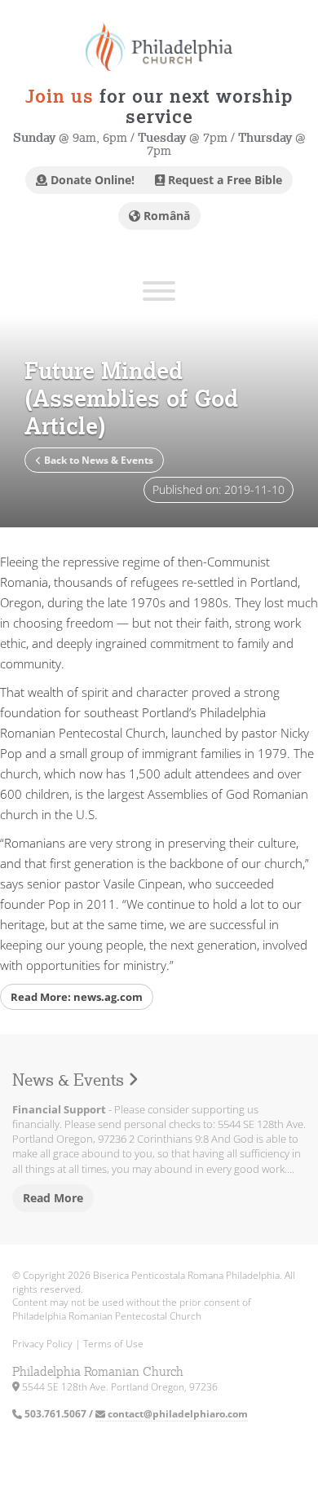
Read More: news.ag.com (77, 997)
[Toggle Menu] (159, 291)
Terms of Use (113, 1344)
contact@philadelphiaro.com (176, 1414)
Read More (53, 1197)
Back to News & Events (97, 460)
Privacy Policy (42, 1344)
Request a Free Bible (223, 179)
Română (165, 215)
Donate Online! (91, 179)
